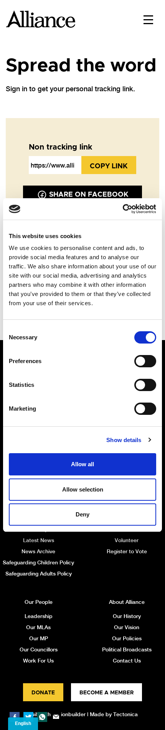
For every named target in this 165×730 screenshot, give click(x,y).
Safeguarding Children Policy (38, 562)
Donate (43, 692)
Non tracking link (60, 147)
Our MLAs (38, 627)
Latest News (38, 540)
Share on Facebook (89, 194)
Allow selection (82, 489)
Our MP (38, 638)
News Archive (38, 551)
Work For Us (38, 661)
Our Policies (127, 638)
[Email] (56, 717)
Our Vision (126, 627)
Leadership (39, 616)
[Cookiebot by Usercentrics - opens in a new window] (122, 209)
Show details (123, 440)
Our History (127, 616)
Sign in (16, 89)
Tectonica (125, 714)
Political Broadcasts (127, 649)
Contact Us (127, 661)
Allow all (82, 464)
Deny (82, 514)
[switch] (145, 361)
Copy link (109, 166)
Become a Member (106, 692)
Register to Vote (127, 551)
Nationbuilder (69, 714)
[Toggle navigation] (148, 19)
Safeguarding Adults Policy (38, 574)
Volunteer (127, 540)
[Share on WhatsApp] (42, 717)
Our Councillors (39, 649)
